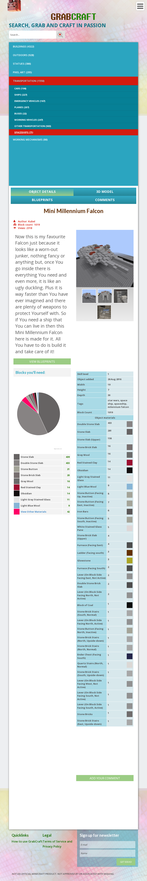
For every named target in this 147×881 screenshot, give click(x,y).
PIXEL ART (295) (22, 72)
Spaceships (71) (23, 132)
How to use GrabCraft (27, 841)
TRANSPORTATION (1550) (28, 81)
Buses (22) (20, 113)
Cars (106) (20, 88)
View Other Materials (33, 511)
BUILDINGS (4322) (23, 46)
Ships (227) (20, 94)
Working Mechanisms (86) (30, 139)
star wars (113, 400)
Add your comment (105, 778)
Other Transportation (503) (32, 126)
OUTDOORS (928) (23, 55)
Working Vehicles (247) (28, 119)
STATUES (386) (22, 63)
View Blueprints (42, 362)
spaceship (120, 403)
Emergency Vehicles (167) (29, 101)
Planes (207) (21, 107)
